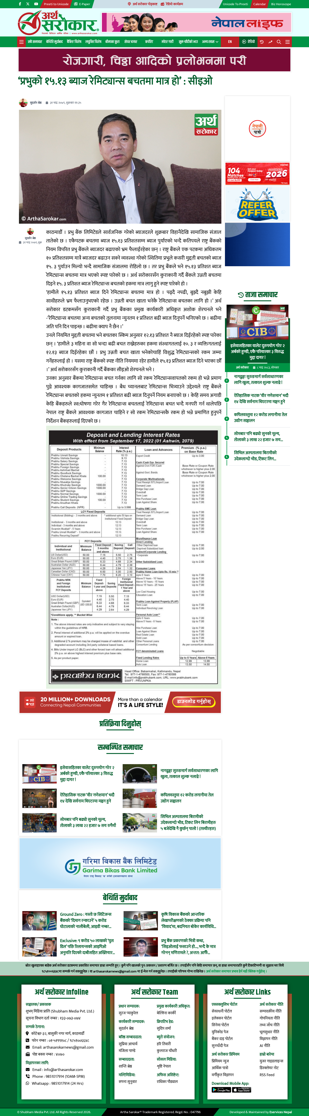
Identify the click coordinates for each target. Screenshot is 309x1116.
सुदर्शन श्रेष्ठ (35, 103)
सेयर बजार (130, 42)
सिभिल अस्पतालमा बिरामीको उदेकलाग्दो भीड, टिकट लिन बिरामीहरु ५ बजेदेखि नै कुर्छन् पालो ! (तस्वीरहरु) (188, 823)
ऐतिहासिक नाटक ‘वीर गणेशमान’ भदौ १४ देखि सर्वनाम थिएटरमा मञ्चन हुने (87, 798)
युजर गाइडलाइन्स (271, 1061)
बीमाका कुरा (112, 42)
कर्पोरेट (149, 42)
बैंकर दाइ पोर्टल (222, 1039)
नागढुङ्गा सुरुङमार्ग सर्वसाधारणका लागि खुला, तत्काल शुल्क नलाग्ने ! (189, 774)
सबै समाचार (35, 42)
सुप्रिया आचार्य (128, 1044)
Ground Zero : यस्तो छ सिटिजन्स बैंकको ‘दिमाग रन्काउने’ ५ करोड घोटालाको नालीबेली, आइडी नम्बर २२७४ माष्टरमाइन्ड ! (85, 921)
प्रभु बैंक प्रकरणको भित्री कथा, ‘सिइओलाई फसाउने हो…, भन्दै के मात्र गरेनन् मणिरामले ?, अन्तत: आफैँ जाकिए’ (188, 947)
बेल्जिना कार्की (166, 1013)
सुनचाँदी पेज (220, 1046)
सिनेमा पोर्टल (220, 1025)
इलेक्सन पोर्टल (222, 1018)
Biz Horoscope (281, 4)
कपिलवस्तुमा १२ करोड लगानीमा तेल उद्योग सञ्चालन (187, 798)
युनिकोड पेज (220, 1032)
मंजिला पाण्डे (127, 1051)
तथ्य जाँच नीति (269, 1025)
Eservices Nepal (280, 1112)
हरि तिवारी (164, 1044)
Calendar (259, 4)
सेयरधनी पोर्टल (222, 1011)
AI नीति (265, 1046)
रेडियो (251, 42)
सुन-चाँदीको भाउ (188, 42)
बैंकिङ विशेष (74, 42)
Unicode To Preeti (235, 4)
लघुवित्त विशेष (93, 42)
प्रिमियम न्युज (220, 1061)
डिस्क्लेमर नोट (269, 1068)
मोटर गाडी (167, 42)
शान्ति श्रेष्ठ (125, 1066)
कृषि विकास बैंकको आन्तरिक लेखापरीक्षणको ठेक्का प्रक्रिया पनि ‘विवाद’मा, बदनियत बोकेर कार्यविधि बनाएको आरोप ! (187, 921)
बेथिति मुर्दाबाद (54, 42)
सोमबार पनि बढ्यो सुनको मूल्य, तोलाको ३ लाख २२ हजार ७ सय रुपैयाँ (88, 823)
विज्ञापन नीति (268, 1039)
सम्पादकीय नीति (270, 1011)
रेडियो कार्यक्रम (174, 4)
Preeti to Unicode (56, 4)
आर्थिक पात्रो (220, 1068)
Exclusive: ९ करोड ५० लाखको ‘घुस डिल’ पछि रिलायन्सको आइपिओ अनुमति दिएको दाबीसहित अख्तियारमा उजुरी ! (88, 947)
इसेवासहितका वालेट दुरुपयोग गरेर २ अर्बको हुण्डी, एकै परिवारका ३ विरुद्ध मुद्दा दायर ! (87, 774)
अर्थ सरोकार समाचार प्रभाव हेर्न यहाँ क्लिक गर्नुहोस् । (236, 971)
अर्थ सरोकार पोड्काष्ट (145, 4)
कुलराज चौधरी (167, 1051)
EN (230, 42)
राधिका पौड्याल (167, 1082)
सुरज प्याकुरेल (128, 1013)
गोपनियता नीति (270, 1018)
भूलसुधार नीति (269, 1032)
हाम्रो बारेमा (267, 1054)
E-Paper (84, 4)
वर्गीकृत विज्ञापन (223, 1075)
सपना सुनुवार (128, 1082)
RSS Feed (267, 1075)
